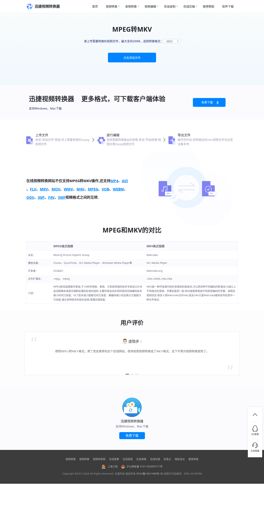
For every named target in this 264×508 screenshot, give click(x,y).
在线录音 (128, 459)
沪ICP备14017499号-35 (149, 473)
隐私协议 (180, 459)
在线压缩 (155, 459)
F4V (51, 197)
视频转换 (71, 459)
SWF (61, 197)
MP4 (114, 180)
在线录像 (141, 459)
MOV (56, 189)
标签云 (167, 459)
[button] (127, 374)
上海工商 (113, 466)
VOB (105, 189)
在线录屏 (114, 459)
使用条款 (193, 459)
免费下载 (207, 102)
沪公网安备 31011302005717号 (145, 466)
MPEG (93, 189)
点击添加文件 (132, 58)
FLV (33, 189)
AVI (125, 180)
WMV (68, 189)
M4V (80, 189)
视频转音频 (99, 459)
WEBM (118, 189)
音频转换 (84, 459)
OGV (30, 197)
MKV (44, 189)
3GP (41, 197)
